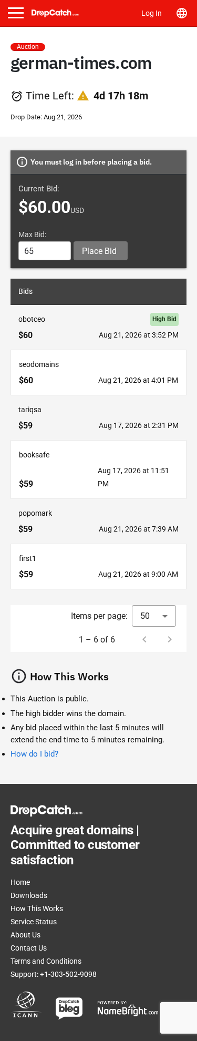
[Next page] (169, 639)
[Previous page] (144, 639)
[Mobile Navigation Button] (16, 12)
